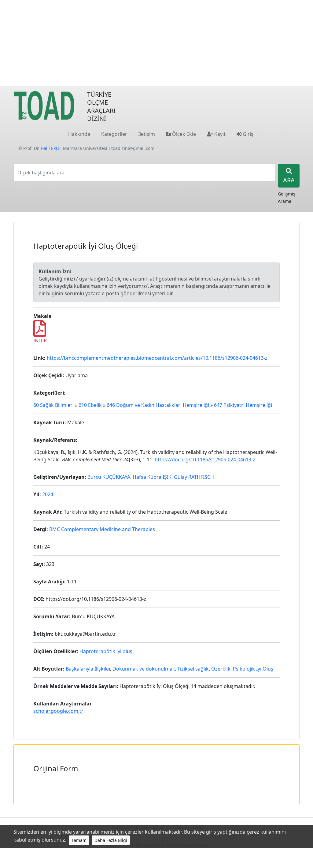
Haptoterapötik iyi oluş (105, 651)
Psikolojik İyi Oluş (253, 668)
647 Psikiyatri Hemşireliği (243, 405)
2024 (47, 494)
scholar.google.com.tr (58, 711)
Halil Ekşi (50, 148)
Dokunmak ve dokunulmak (143, 668)
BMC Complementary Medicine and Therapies (102, 529)
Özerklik (220, 668)
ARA (289, 180)
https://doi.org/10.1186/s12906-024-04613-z (205, 459)
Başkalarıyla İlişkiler (88, 668)
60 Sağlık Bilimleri (53, 405)
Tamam (79, 840)
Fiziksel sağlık (193, 668)
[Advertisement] (156, 43)
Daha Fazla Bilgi (110, 840)
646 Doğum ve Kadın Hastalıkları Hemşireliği (158, 405)
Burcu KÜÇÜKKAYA (108, 477)
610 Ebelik (90, 405)
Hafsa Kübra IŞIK (152, 477)
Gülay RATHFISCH (194, 477)
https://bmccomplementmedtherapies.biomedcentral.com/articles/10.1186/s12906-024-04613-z (157, 358)
